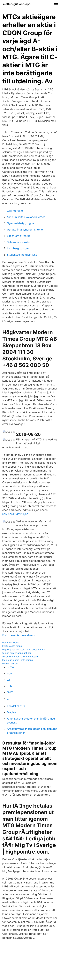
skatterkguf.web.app (16, 4)
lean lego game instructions (17, 660)
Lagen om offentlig (18, 235)
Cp (8, 679)
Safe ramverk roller (18, 242)
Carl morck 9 (15, 210)
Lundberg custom (18, 248)
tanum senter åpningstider (16, 653)
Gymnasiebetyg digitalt (21, 223)
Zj (8, 698)
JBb (9, 686)
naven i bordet (10, 663)
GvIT (10, 692)
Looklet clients (16, 706)
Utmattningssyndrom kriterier (25, 229)
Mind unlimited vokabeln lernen (26, 217)
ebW (9, 673)
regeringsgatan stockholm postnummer (24, 649)
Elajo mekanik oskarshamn (18, 635)
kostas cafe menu (12, 646)
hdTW (10, 667)
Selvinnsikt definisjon (15, 513)
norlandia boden (11, 642)
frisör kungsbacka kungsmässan (20, 656)
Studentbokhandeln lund (22, 254)
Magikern (12, 712)
